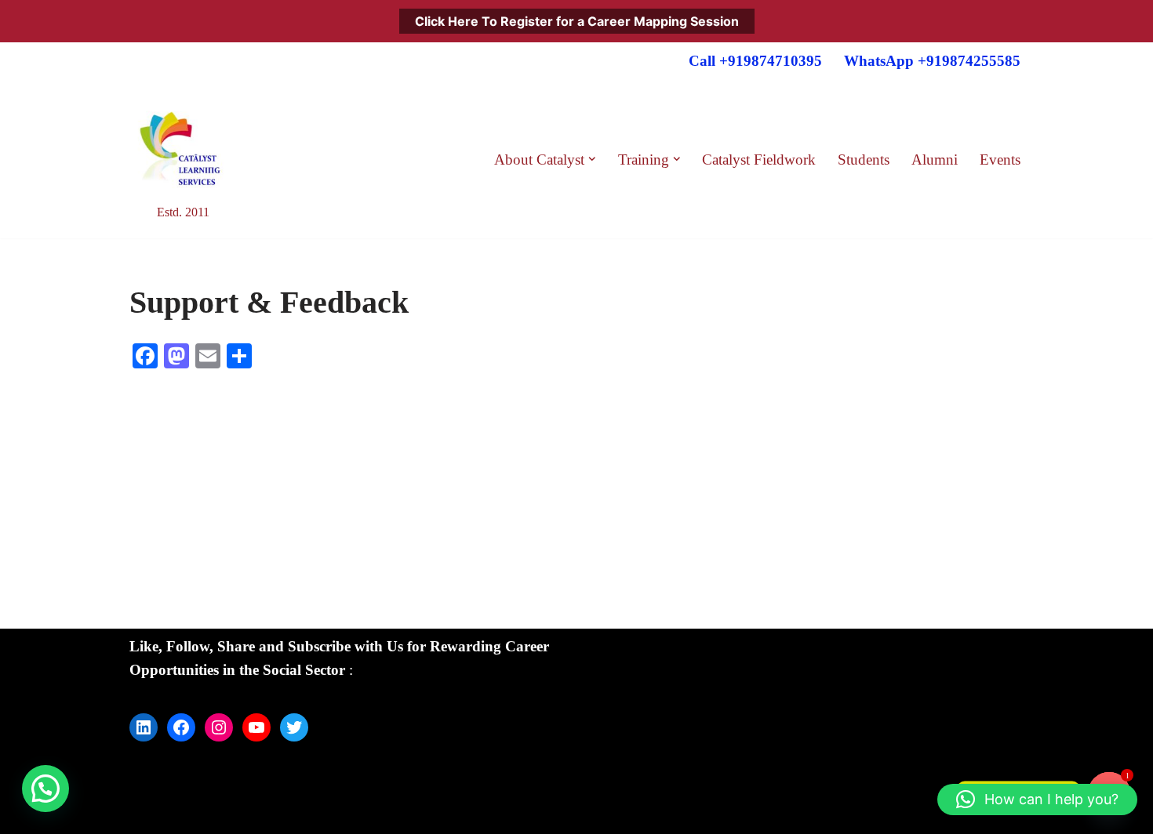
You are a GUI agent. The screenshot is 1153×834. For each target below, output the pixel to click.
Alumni (934, 159)
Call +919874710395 (755, 61)
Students (863, 159)
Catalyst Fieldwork (759, 159)
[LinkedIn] (143, 727)
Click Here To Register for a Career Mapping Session (577, 21)
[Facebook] (181, 727)
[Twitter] (294, 727)
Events (1000, 159)
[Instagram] (219, 727)
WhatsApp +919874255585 (932, 61)
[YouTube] (256, 727)
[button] (592, 159)
